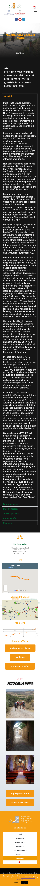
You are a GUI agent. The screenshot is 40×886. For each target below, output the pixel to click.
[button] (35, 12)
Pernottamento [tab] (10, 504)
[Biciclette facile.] (20, 537)
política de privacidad (28, 878)
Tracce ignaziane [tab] (11, 513)
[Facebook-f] (18, 828)
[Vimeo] (23, 19)
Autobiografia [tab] (9, 518)
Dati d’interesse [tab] (10, 508)
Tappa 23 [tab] (7, 96)
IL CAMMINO (19, 842)
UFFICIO (18, 854)
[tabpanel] (20, 300)
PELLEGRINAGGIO (19, 850)
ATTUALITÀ (20, 838)
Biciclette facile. (20, 544)
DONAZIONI (20, 858)
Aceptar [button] (24, 882)
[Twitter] (15, 828)
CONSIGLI (19, 846)
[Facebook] (16, 19)
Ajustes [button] (16, 882)
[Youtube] (20, 19)
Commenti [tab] (8, 523)
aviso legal (20, 880)
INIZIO (20, 834)
